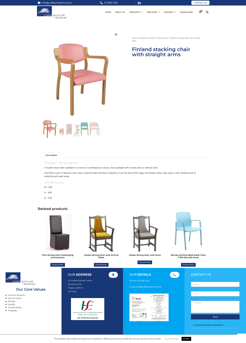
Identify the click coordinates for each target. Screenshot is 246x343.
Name (194, 280)
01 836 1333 (111, 2)
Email (194, 289)
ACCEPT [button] (186, 339)
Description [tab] (51, 155)
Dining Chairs (162, 38)
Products (134, 12)
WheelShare (186, 12)
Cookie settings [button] (171, 338)
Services (168, 12)
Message (195, 299)
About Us (120, 12)
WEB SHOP (152, 12)
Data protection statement (209, 325)
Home (108, 12)
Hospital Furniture (147, 38)
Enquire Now (57, 265)
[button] (207, 12)
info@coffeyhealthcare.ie (56, 2)
